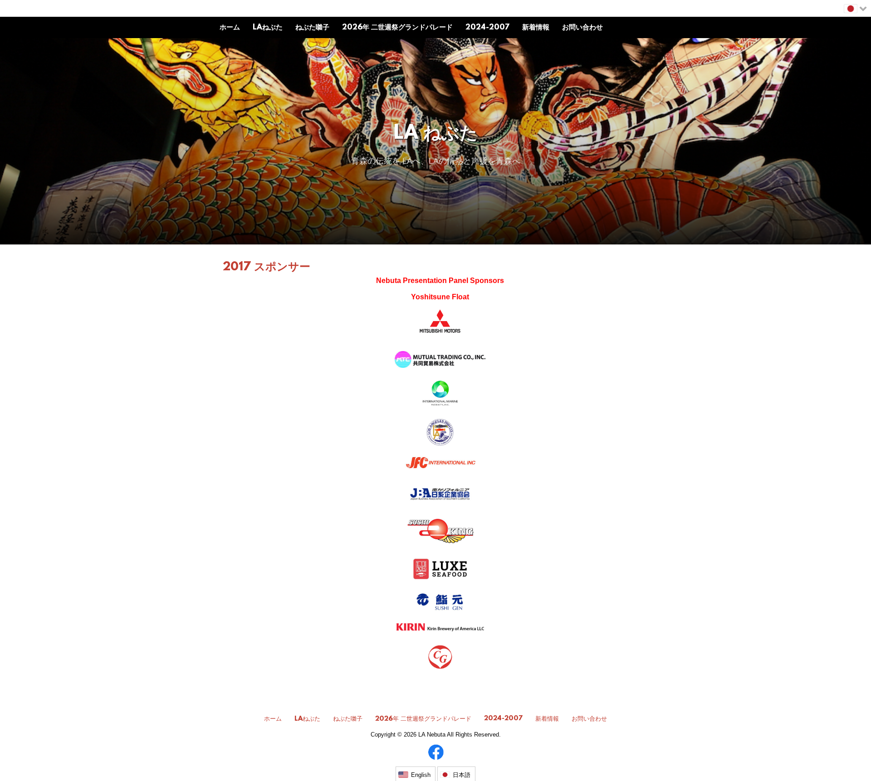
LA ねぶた (436, 134)
